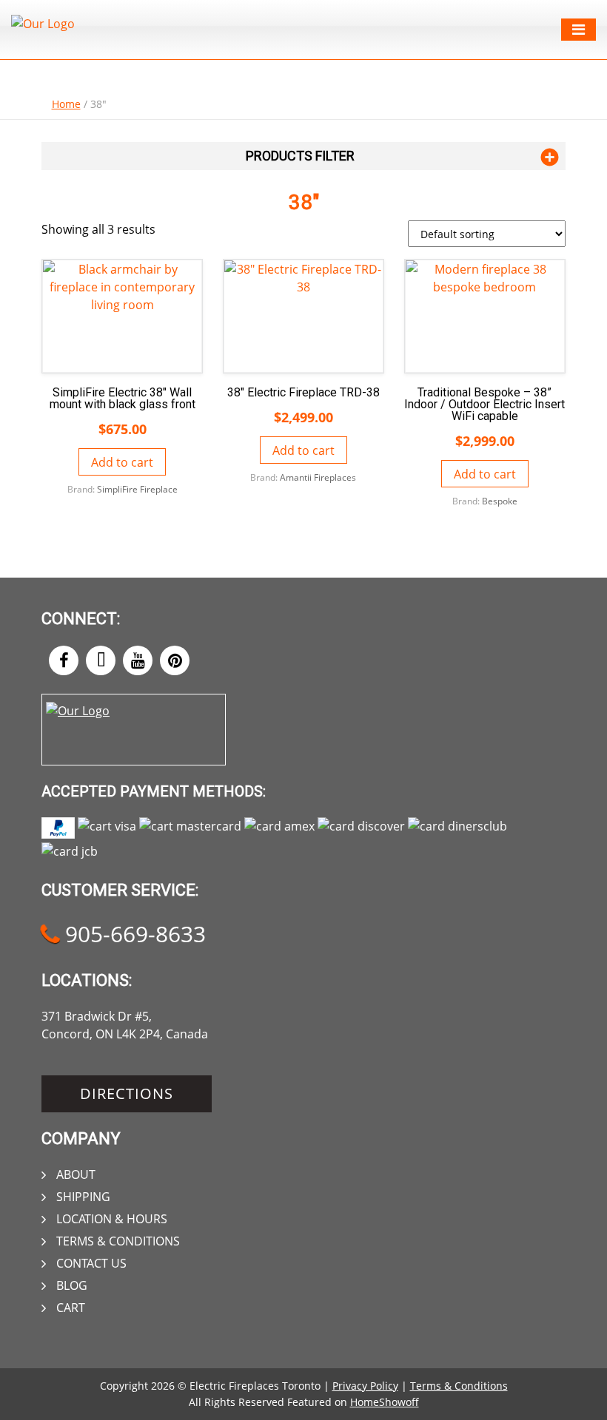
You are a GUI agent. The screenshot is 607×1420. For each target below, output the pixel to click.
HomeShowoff (384, 1402)
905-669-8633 (132, 934)
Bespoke (499, 501)
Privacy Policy (365, 1386)
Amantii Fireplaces (318, 477)
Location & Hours (111, 1219)
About (75, 1174)
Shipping (83, 1197)
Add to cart (122, 462)
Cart (70, 1307)
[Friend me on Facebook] (63, 660)
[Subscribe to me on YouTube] (137, 660)
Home (66, 104)
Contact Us (91, 1263)
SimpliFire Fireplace (137, 489)
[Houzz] (100, 660)
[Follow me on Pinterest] (175, 660)
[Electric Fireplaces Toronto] (43, 23)
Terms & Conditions (118, 1241)
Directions (126, 1093)
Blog (71, 1285)
